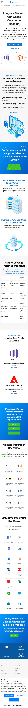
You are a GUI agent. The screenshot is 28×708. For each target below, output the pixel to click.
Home (2, 5)
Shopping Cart (17, 673)
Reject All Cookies (14, 699)
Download (14, 424)
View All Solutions (14, 168)
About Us (2, 665)
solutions (3, 454)
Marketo (19, 5)
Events (2, 668)
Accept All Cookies (9, 695)
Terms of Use (3, 675)
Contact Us (14, 635)
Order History (17, 668)
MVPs (5, 673)
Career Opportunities (4, 671)
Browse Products (14, 165)
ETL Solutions (10, 5)
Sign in (16, 665)
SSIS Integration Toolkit (14, 44)
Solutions (5, 5)
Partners (2, 673)
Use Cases (16, 5)
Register (19, 665)
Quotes (16, 670)
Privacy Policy (3, 676)
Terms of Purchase (18, 675)
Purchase (14, 428)
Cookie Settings (20, 695)
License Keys (17, 671)
